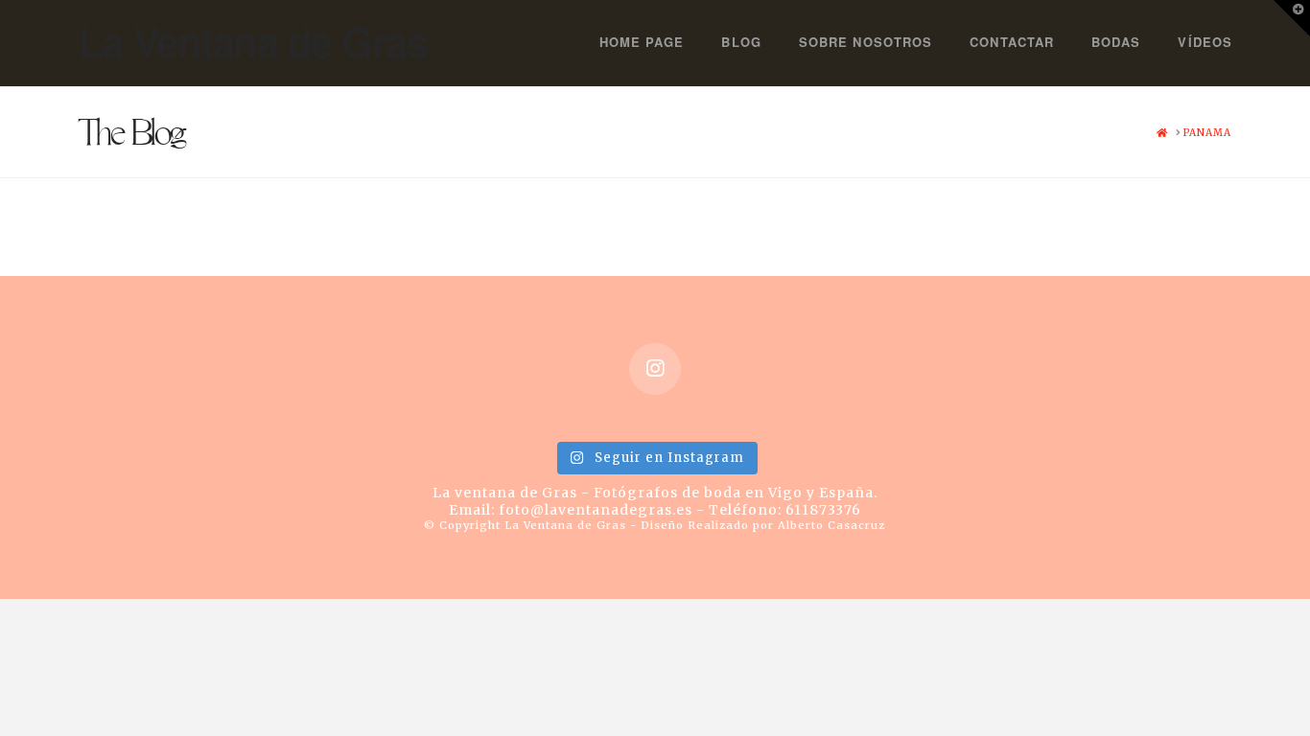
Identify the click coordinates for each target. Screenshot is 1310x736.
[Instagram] (655, 369)
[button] (1292, 18)
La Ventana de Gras (253, 41)
